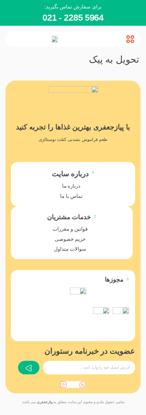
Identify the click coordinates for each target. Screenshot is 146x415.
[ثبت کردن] (28, 367)
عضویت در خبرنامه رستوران (89, 351)
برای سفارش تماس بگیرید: (72, 6)
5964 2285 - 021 (73, 18)
